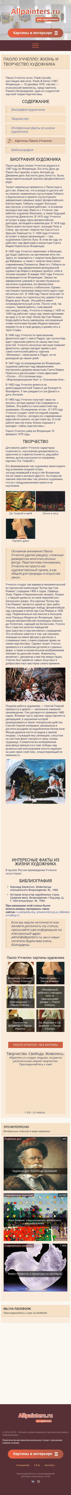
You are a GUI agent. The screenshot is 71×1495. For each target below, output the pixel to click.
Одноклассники (38, 1481)
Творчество (19, 119)
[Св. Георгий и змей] (21, 510)
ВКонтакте (32, 1481)
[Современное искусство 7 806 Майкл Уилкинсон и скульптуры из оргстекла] (36, 1290)
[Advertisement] (35, 831)
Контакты (50, 1465)
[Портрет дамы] (21, 537)
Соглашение (22, 1465)
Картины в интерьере (32, 32)
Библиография (22, 150)
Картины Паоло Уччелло (33, 141)
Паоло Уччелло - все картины (35, 1045)
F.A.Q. (37, 1465)
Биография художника (28, 109)
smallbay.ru (12, 915)
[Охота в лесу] (50, 510)
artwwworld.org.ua (47, 912)
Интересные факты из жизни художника (33, 130)
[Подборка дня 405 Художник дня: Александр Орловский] (36, 1189)
